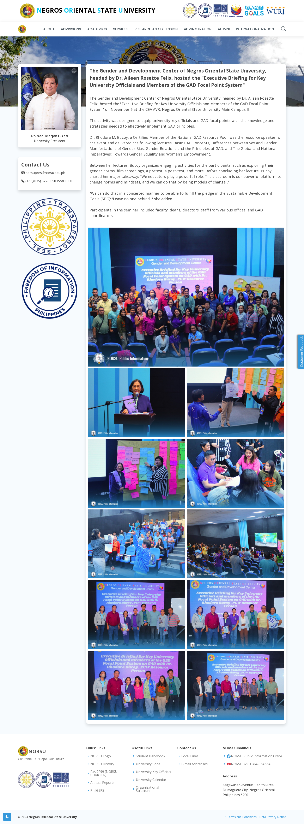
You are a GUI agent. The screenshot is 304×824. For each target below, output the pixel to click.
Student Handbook (150, 756)
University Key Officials (153, 771)
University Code (148, 764)
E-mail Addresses (194, 764)
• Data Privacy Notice (271, 817)
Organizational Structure (147, 789)
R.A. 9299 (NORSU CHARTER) (103, 773)
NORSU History (102, 764)
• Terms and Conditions (241, 817)
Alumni (224, 29)
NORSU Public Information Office (256, 756)
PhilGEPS (97, 790)
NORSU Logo (100, 756)
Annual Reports (102, 782)
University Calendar (151, 779)
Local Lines (190, 756)
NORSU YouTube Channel (251, 764)
